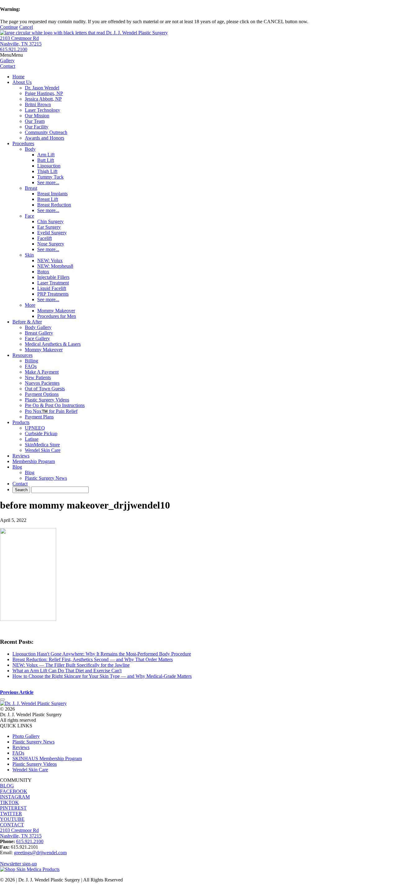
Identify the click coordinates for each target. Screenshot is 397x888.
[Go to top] (2, 699)
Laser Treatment (53, 282)
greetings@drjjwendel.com (40, 852)
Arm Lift (46, 154)
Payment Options (42, 394)
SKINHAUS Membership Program (47, 758)
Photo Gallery (26, 736)
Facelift (44, 238)
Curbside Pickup (41, 433)
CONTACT (12, 824)
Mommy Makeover (56, 310)
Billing (31, 360)
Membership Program (33, 461)
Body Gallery (38, 327)
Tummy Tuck (50, 177)
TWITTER (11, 813)
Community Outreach (46, 132)
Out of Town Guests (45, 388)
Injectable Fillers (53, 277)
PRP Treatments (53, 294)
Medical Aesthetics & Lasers (53, 344)
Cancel (26, 27)
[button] (11, 55)
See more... (48, 182)
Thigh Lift (47, 171)
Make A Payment (42, 372)
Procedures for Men (56, 316)
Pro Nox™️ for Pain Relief (51, 411)
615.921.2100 (13, 49)
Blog (17, 467)
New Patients (38, 377)
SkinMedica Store (42, 444)
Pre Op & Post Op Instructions (55, 405)
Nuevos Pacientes (42, 383)
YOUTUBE (12, 819)
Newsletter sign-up (18, 863)
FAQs (31, 366)
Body (30, 149)
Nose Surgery (50, 243)
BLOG (7, 785)
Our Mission (37, 115)
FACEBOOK (13, 791)
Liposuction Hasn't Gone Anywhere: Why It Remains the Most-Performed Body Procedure (101, 653)
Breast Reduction (54, 204)
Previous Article (16, 692)
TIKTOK (9, 802)
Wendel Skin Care (42, 450)
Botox (43, 271)
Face (29, 216)
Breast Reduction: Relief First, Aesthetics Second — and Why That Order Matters (92, 659)
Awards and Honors (44, 138)
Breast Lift (47, 199)
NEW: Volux (50, 260)
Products (20, 422)
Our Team (35, 121)
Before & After (27, 321)
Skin (29, 255)
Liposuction (48, 165)
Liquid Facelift (51, 288)
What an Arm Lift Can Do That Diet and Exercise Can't (67, 670)
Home (18, 76)
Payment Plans (39, 416)
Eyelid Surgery (52, 232)
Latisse (31, 439)
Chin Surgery (50, 221)
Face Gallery (37, 338)
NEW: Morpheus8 (55, 266)
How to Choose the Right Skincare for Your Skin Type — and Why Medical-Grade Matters (102, 676)
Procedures (23, 143)
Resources (22, 355)
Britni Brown (38, 104)
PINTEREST (13, 808)
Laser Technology (42, 110)
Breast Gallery (39, 333)
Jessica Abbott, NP (43, 99)
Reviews (20, 455)
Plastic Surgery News (46, 478)
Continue (9, 27)
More (30, 305)
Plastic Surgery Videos (47, 399)
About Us (22, 82)
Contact (20, 483)
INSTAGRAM (15, 796)
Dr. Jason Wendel (42, 87)
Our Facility (36, 126)
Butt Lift (45, 160)
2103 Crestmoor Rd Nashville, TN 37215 (21, 41)
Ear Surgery (49, 227)
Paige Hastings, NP (44, 93)
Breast (31, 188)
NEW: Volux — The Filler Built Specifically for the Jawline (71, 665)
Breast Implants (52, 193)
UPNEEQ (35, 428)
